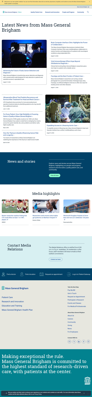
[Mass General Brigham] (12, 12)
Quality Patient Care (36, 12)
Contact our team (56, 259)
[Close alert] (89, 2)
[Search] (88, 12)
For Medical (77, 306)
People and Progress (68, 12)
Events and (74, 303)
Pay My (71, 290)
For (73, 332)
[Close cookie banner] (84, 393)
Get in (72, 293)
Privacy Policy (38, 394)
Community (80, 12)
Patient (7, 297)
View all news (55, 175)
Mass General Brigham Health (17, 310)
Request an (76, 297)
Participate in (76, 300)
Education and (12, 306)
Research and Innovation (52, 12)
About (71, 316)
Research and (13, 301)
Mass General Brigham (82, 7)
